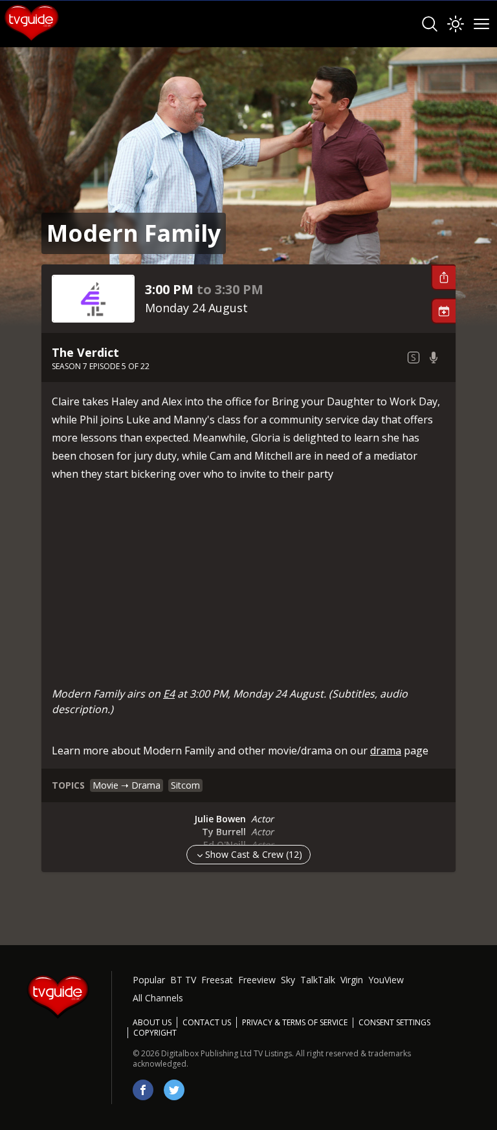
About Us (152, 1022)
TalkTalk (317, 980)
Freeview (257, 980)
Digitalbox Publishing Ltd (206, 1053)
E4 (169, 694)
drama (385, 750)
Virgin (351, 980)
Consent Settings (394, 1023)
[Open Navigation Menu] (481, 24)
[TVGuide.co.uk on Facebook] (143, 1090)
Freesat (217, 980)
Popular (149, 980)
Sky (288, 980)
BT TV (183, 980)
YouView (386, 980)
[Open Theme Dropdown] (455, 24)
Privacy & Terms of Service (295, 1022)
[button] (443, 277)
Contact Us (206, 1022)
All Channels (158, 998)
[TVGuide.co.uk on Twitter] (174, 1090)
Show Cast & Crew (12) (253, 854)
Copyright (155, 1032)
